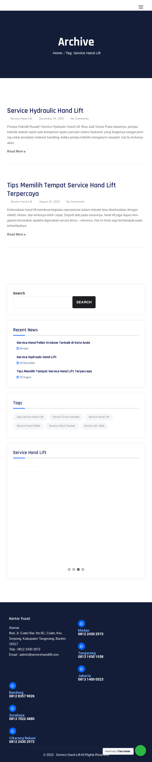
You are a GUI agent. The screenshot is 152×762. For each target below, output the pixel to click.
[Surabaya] (12, 708)
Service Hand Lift (21, 118)
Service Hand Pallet (28, 426)
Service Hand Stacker (62, 426)
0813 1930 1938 (90, 657)
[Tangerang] (81, 646)
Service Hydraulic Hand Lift (45, 110)
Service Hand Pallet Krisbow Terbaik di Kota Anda (53, 342)
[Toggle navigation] (141, 7)
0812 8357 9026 (21, 696)
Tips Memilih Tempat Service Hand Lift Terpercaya (61, 189)
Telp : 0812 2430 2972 (24, 649)
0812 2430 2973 (90, 634)
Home (57, 53)
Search (19, 293)
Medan (83, 630)
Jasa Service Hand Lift (30, 417)
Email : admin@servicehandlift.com (34, 654)
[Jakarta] (81, 668)
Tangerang (87, 653)
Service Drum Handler (66, 417)
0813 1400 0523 (90, 679)
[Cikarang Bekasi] (12, 731)
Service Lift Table (94, 426)
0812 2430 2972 (21, 742)
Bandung (16, 692)
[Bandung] (12, 685)
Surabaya (17, 715)
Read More (15, 151)
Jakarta (84, 676)
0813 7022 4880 (21, 719)
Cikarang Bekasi (22, 738)
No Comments (80, 118)
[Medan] (81, 623)
